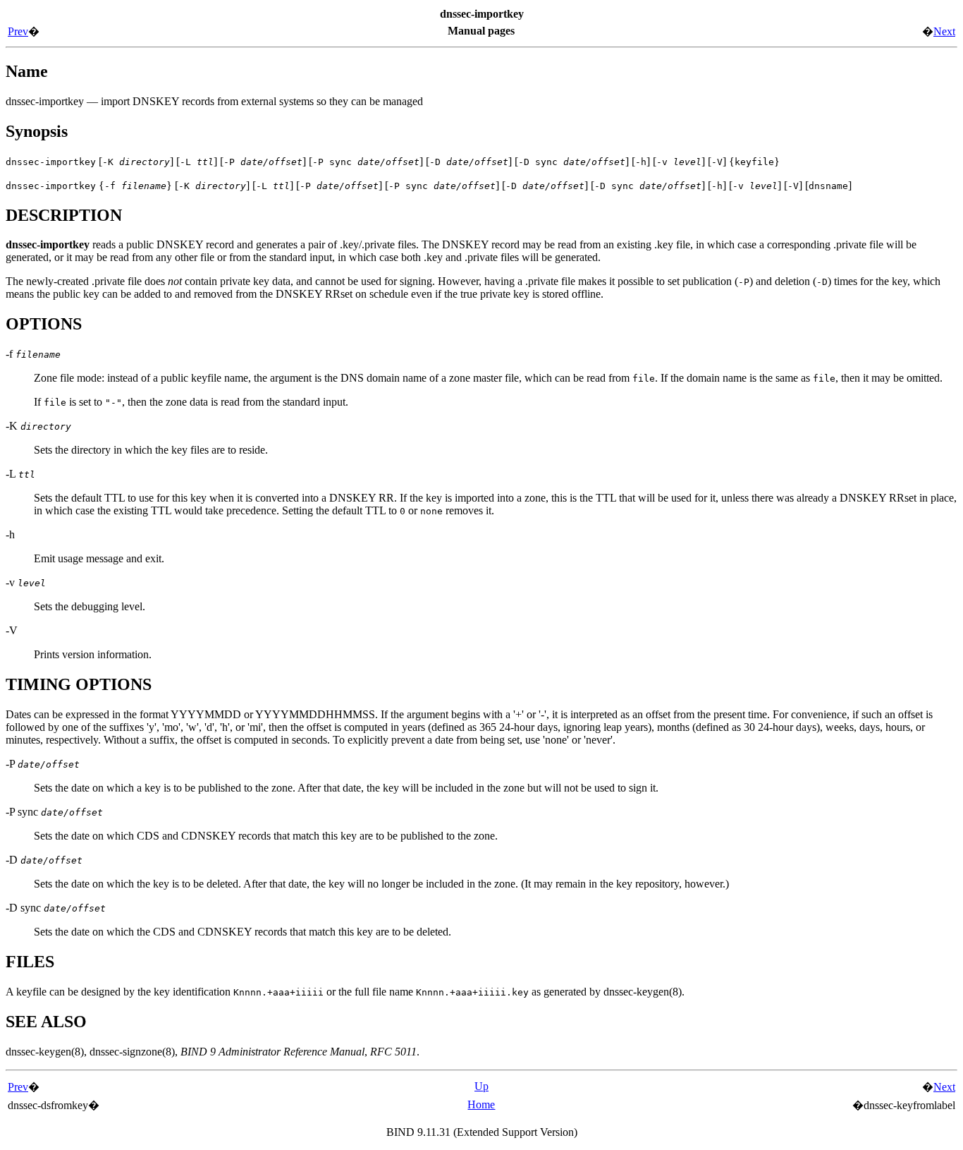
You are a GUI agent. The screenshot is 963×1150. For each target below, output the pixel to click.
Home (481, 1104)
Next (944, 31)
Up (481, 1086)
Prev (18, 31)
